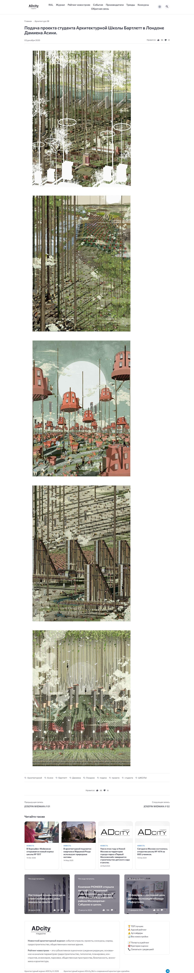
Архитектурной (34, 777)
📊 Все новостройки (138, 936)
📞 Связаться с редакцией (141, 949)
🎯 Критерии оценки (138, 946)
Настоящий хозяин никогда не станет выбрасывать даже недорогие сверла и (46, 898)
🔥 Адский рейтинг (137, 929)
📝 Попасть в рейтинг (138, 942)
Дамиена (76, 777)
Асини (50, 777)
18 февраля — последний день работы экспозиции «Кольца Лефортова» (146, 898)
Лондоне (90, 777)
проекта (115, 777)
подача (103, 777)
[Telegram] (168, 971)
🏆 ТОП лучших (135, 926)
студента (129, 777)
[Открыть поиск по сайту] (167, 6)
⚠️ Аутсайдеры (135, 933)
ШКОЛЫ (142, 777)
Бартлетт (62, 777)
